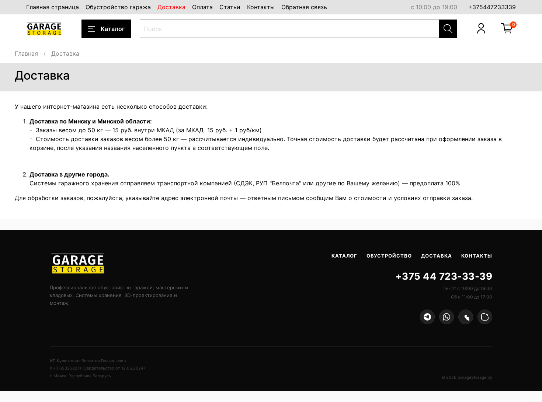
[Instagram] (484, 317)
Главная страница (52, 7)
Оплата (202, 7)
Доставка (171, 7)
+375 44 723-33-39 (444, 276)
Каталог (113, 28)
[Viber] (465, 317)
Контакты (261, 7)
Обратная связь (304, 7)
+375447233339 (492, 7)
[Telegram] (427, 317)
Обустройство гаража (118, 7)
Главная (26, 53)
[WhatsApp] (446, 317)
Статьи (229, 7)
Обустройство (389, 256)
